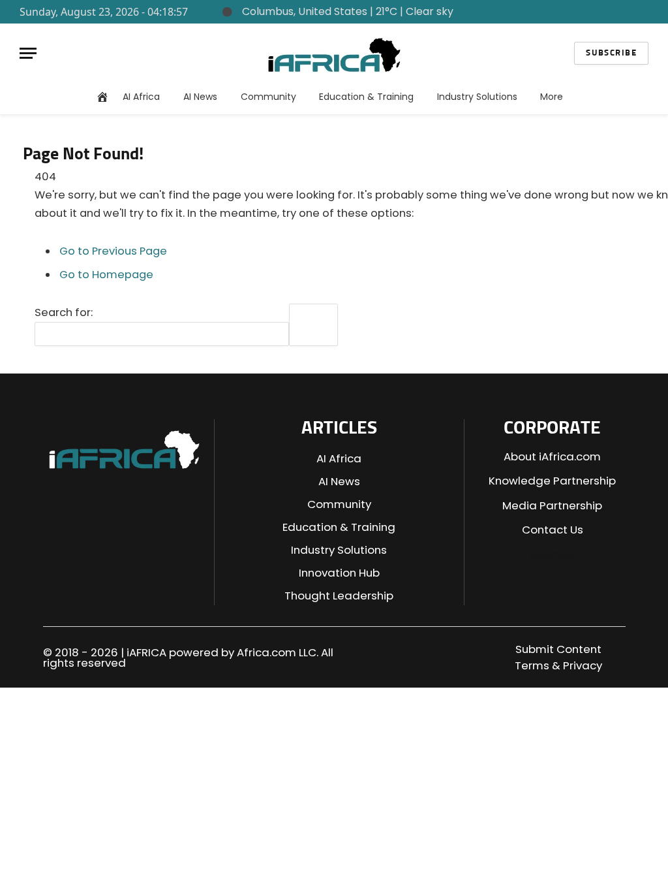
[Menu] (28, 53)
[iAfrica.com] (334, 53)
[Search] (635, 12)
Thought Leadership (338, 595)
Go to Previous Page (113, 251)
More (551, 96)
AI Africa (141, 96)
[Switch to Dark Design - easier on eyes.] (614, 12)
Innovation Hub (339, 573)
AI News (200, 96)
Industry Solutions (477, 96)
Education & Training (366, 96)
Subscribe (611, 53)
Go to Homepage (106, 274)
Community (268, 96)
